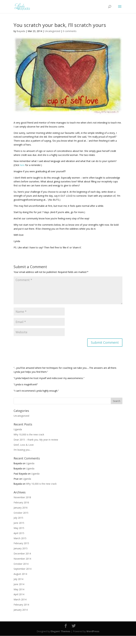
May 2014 (19, 589)
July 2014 (18, 579)
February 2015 (21, 543)
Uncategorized (52, 31)
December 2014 (22, 553)
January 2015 (21, 548)
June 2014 (19, 584)
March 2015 (20, 538)
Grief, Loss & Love (24, 444)
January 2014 (21, 609)
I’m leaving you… (22, 449)
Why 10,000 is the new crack (29, 434)
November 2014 (22, 558)
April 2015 (19, 533)
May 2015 (19, 528)
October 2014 (21, 563)
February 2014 (21, 604)
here (22, 165)
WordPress (92, 631)
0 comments (69, 31)
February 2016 (21, 502)
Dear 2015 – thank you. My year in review (36, 439)
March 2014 (20, 599)
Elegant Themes (60, 631)
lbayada (21, 31)
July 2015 (18, 517)
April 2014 (19, 594)
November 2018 (22, 497)
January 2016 (21, 507)
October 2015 (21, 512)
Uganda (18, 429)
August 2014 (20, 573)
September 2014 (22, 568)
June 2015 (19, 522)
